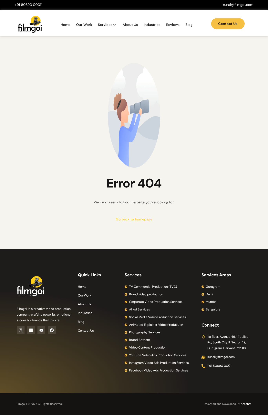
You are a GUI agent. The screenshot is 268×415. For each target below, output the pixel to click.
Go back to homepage (134, 219)
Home (65, 24)
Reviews (173, 24)
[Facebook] (52, 330)
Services (105, 24)
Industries (152, 24)
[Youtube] (41, 330)
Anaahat (246, 404)
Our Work (84, 24)
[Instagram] (21, 330)
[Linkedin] (31, 330)
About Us (130, 24)
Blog (188, 24)
